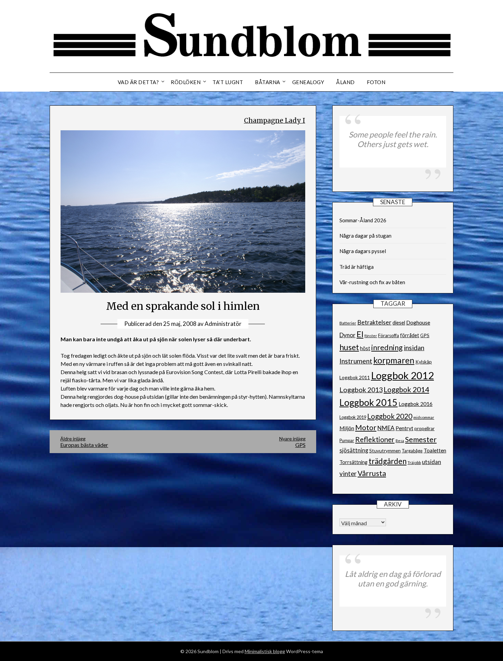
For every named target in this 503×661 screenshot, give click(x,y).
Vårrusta (372, 473)
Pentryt (404, 428)
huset (349, 347)
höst (365, 348)
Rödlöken (186, 82)
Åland (345, 82)
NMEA (386, 428)
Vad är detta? (138, 82)
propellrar (424, 428)
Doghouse (418, 322)
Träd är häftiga (356, 267)
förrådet (409, 335)
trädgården (388, 461)
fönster (370, 335)
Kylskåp (423, 362)
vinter (348, 473)
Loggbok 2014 (406, 389)
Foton (376, 82)
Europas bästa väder (84, 442)
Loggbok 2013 (361, 390)
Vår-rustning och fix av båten (372, 282)
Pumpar (346, 440)
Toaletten (435, 450)
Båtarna (267, 82)
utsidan (431, 462)
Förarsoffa (388, 335)
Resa (400, 440)
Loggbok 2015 (368, 402)
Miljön (346, 428)
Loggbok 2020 (389, 416)
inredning (387, 347)
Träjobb (414, 462)
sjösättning (353, 450)
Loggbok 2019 (352, 417)
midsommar (423, 417)
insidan (414, 348)
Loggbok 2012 (402, 375)
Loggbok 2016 (416, 404)
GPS (424, 335)
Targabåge (412, 450)
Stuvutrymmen (385, 450)
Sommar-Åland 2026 (362, 220)
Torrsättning (353, 462)
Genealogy (308, 82)
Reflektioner (375, 439)
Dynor (347, 335)
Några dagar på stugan (365, 236)
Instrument (355, 361)
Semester (421, 439)
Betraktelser (374, 322)
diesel (398, 323)
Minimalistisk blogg (265, 651)
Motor (365, 427)
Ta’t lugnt (227, 82)
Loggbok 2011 (354, 377)
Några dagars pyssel (362, 251)
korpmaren (393, 360)
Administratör (223, 323)
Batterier (347, 323)
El (360, 334)
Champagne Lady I (274, 120)
